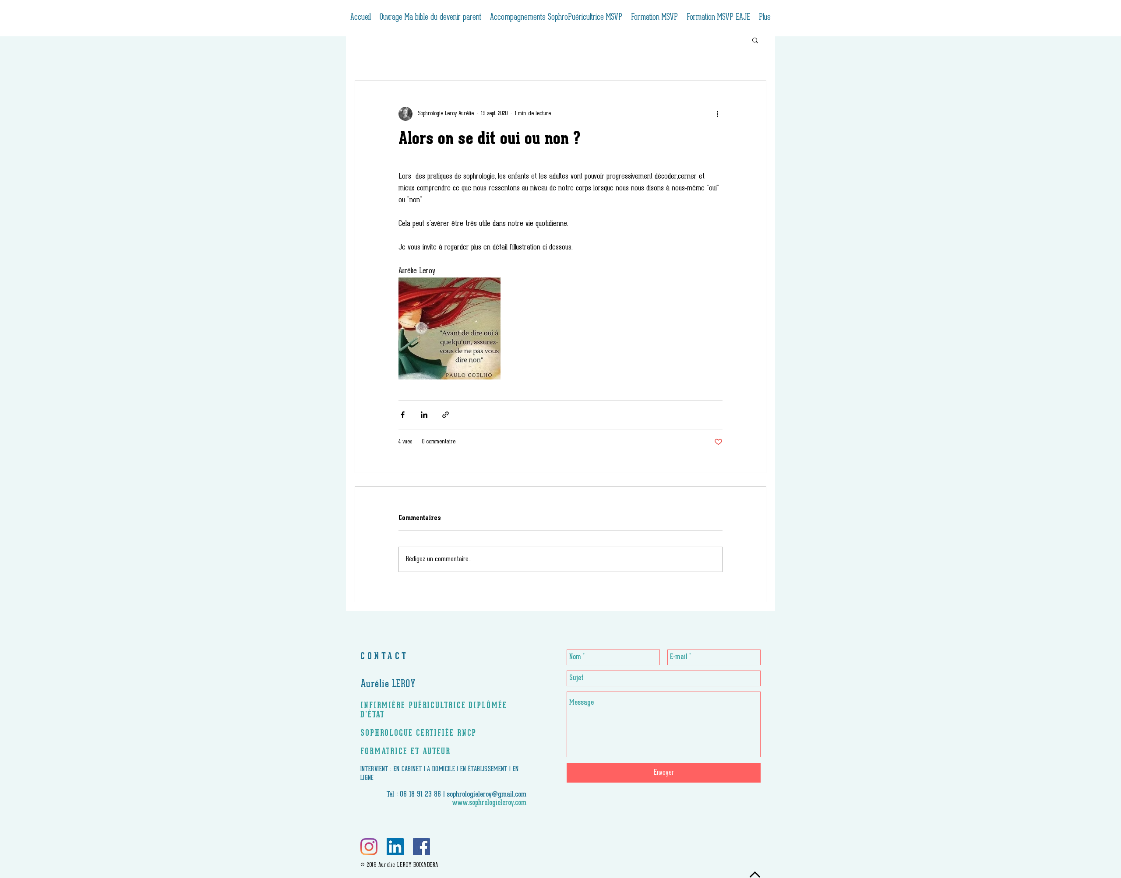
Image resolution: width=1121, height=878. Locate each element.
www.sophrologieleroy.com (489, 803)
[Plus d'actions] (717, 114)
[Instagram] (368, 846)
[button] (755, 39)
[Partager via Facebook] (402, 415)
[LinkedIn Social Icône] (395, 846)
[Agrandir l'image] (449, 328)
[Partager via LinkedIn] (424, 415)
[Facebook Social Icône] (421, 846)
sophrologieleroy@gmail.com (486, 795)
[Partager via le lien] (445, 415)
